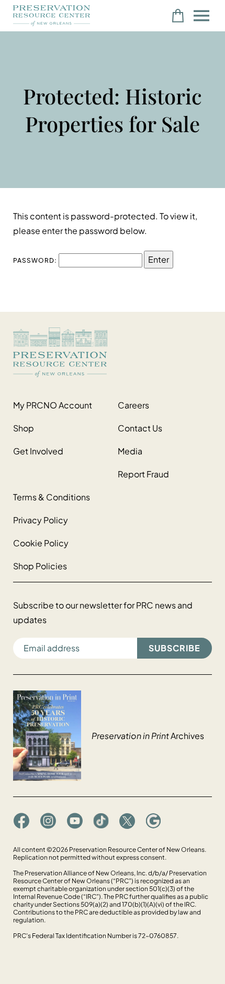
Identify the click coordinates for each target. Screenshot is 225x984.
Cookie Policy (41, 542)
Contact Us (140, 428)
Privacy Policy (40, 519)
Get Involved (38, 451)
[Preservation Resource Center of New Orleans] (112, 352)
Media (130, 451)
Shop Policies (40, 565)
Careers (133, 405)
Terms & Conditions (51, 496)
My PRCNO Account (52, 405)
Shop (23, 428)
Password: (36, 260)
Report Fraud (143, 473)
